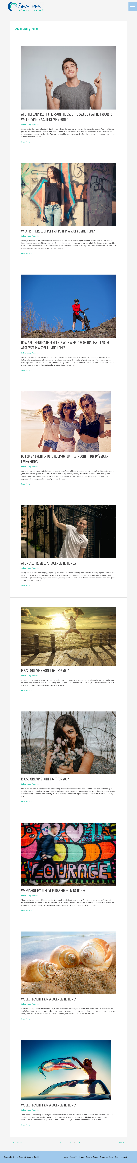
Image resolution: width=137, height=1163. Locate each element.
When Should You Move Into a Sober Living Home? (53, 891)
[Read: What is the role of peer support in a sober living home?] (68, 194)
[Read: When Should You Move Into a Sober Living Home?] (68, 854)
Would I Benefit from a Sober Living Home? (48, 999)
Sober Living (26, 124)
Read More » (26, 142)
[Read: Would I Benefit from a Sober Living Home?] (68, 963)
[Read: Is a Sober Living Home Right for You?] (68, 636)
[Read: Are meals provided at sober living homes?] (68, 532)
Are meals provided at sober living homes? (48, 563)
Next (121, 1142)
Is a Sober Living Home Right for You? (45, 671)
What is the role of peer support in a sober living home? (58, 231)
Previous (17, 1142)
